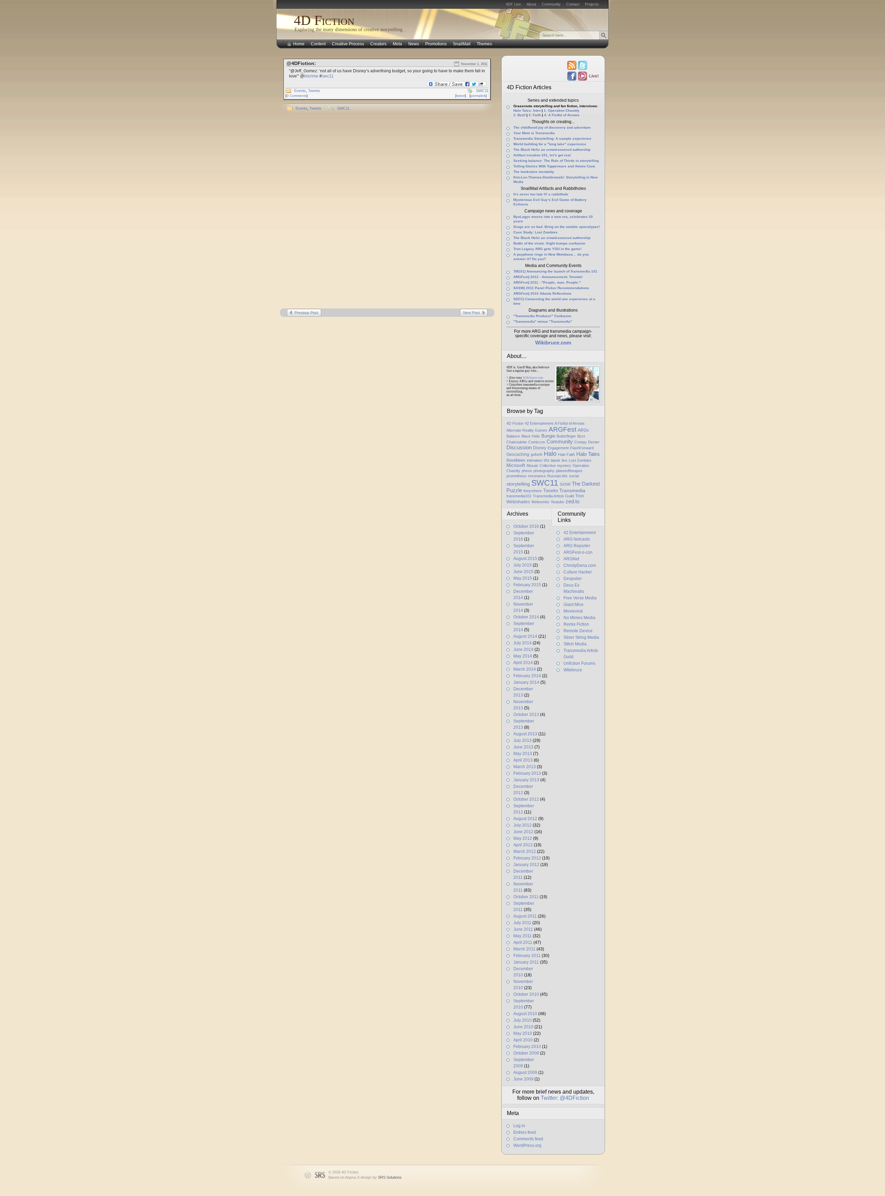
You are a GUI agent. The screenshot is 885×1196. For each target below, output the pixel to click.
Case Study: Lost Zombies (535, 232)
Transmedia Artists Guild (553, 496)
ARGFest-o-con (578, 552)
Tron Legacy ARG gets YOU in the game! (547, 249)
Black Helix (530, 436)
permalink (478, 96)
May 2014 (522, 656)
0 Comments (297, 96)
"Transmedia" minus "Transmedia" (542, 321)
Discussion (519, 447)
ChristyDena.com (579, 565)
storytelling (518, 484)
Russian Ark (557, 476)
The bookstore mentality (533, 172)
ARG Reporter (576, 545)
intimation (534, 460)
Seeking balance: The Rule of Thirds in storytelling (556, 161)
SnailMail (462, 44)
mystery (564, 465)
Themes (484, 44)
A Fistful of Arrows (570, 423)
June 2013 (523, 747)
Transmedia (572, 490)
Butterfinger (566, 436)
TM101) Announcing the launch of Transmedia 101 (555, 271)
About (531, 4)
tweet (460, 96)
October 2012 (526, 799)
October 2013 (526, 714)
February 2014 (527, 675)
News (413, 44)
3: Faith (535, 115)
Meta (397, 44)
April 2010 (523, 1040)
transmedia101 (518, 496)
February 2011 (527, 955)
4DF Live (513, 4)
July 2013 (522, 740)
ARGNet (571, 558)
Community (551, 4)
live (564, 460)
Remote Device (578, 630)
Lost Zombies (580, 460)
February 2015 (527, 584)
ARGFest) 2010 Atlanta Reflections (542, 293)
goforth (536, 454)
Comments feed (528, 1139)
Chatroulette (516, 442)
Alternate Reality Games (526, 430)
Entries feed (524, 1132)
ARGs (583, 430)
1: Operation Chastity (561, 110)
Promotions (436, 44)
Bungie (548, 436)
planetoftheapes (569, 471)
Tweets (314, 91)
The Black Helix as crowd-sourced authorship (551, 149)
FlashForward (582, 448)
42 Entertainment (539, 423)
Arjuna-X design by (373, 1177)
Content (318, 44)
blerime (311, 76)
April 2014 (523, 662)
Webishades (518, 501)
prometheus (516, 476)
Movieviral (573, 611)
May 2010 (522, 1033)
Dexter (593, 442)
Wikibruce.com (533, 377)
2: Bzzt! (519, 115)
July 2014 (522, 643)
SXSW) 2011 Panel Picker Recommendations (551, 288)
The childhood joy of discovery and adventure (552, 127)
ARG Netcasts (576, 539)
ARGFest (562, 429)
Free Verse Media (580, 598)
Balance (513, 436)
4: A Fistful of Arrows (561, 115)
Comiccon (536, 442)
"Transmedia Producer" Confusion (542, 316)
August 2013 (525, 734)
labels (555, 460)
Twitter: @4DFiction (565, 1098)
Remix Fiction (576, 624)
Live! (593, 76)
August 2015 (525, 558)
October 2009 (526, 1053)
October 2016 (526, 526)
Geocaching (517, 454)
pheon (527, 471)
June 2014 (523, 649)
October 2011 (526, 896)
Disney (539, 447)
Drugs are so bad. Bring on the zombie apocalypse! (556, 227)
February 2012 (527, 858)
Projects (592, 4)
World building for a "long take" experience (549, 144)
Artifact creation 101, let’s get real (542, 155)
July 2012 (522, 825)
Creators (378, 44)
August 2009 (525, 1072)
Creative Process (348, 44)
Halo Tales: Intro (527, 110)
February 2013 (527, 773)
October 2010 (526, 994)
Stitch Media (575, 644)
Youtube (557, 502)
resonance (537, 476)
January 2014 (526, 682)
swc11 (328, 76)
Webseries (540, 502)
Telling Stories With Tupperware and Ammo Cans (554, 166)
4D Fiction (324, 20)
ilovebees (515, 460)
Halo (550, 453)
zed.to (572, 501)
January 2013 (526, 780)
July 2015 (522, 565)
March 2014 (524, 669)
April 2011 (522, 942)
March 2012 (524, 851)
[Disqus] (387, 211)
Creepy (580, 442)
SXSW (565, 484)
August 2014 (525, 636)
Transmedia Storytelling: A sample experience (552, 138)
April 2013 (523, 760)
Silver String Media (581, 637)
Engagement (558, 448)
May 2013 (522, 753)
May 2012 (522, 838)
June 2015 (523, 571)
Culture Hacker (577, 572)
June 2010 (523, 1026)
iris (546, 460)
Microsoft (515, 465)
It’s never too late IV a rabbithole (540, 194)
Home (299, 44)
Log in (519, 1125)
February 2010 (527, 1046)
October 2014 (526, 617)
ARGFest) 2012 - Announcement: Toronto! (548, 277)
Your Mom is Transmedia (534, 133)
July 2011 (522, 922)
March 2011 (524, 949)
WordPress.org (527, 1145)
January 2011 (526, 962)
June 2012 (523, 831)
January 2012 (526, 864)
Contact (572, 4)
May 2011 (522, 935)
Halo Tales (588, 454)
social (574, 476)
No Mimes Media (579, 617)
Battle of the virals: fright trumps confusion (549, 243)
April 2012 (523, 845)
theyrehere (532, 491)
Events (300, 91)
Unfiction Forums (579, 663)
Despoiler (572, 578)
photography (544, 471)
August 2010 (525, 1013)
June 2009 (523, 1079)
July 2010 (522, 1020)
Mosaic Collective (541, 465)
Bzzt (581, 436)
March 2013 (524, 766)
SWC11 (482, 91)
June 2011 (523, 929)
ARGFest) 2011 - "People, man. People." (547, 282)
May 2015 (522, 578)
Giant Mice (573, 604)
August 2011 (525, 916)
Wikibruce (572, 670)
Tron (579, 496)
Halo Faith (566, 454)
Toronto (550, 490)
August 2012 (525, 818)
